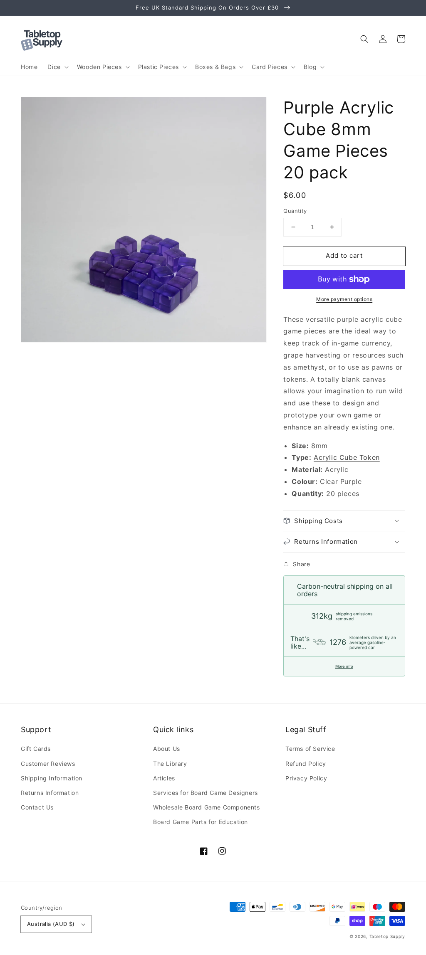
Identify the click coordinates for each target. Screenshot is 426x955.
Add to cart (344, 255)
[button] (364, 39)
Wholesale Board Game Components (206, 807)
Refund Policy (305, 763)
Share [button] (301, 564)
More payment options (344, 299)
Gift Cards (36, 748)
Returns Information (50, 792)
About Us (166, 748)
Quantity (295, 210)
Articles (164, 778)
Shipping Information (51, 778)
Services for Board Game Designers (205, 792)
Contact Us (37, 807)
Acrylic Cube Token (347, 457)
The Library (170, 763)
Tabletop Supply (387, 936)
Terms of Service (310, 748)
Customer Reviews (48, 763)
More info (344, 666)
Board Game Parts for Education (200, 821)
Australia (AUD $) (51, 923)
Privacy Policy (306, 778)
